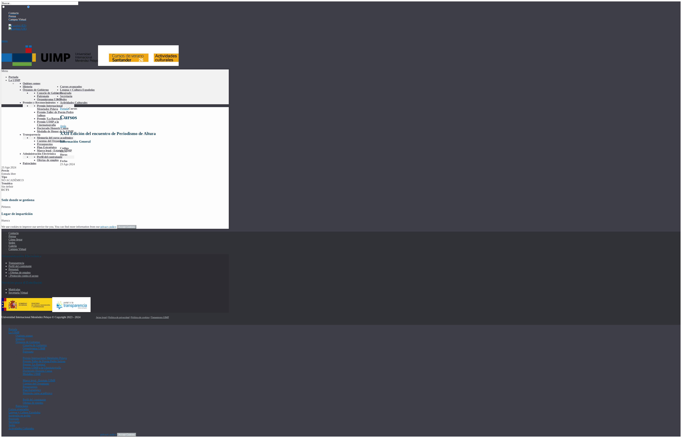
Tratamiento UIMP (160, 317)
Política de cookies (140, 317)
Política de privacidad (118, 317)
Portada (64, 108)
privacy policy (108, 226)
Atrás (63, 126)
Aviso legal (101, 317)
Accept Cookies (126, 227)
